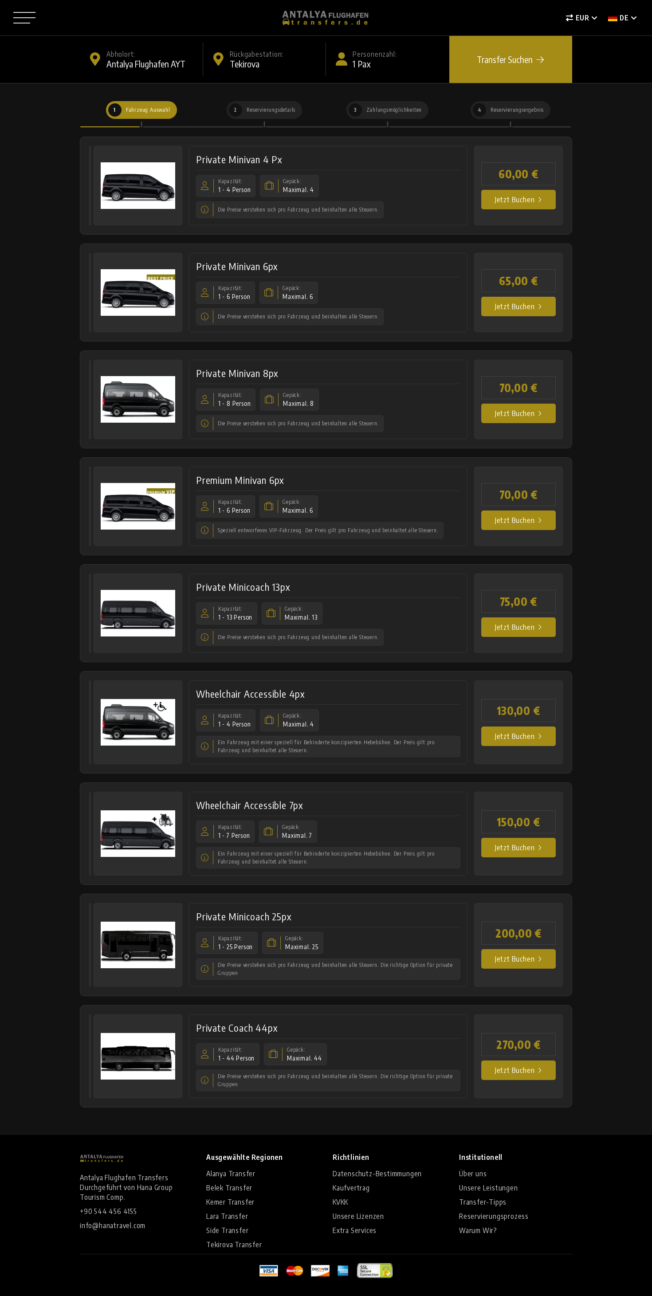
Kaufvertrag (351, 1187)
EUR (582, 17)
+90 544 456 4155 (108, 1211)
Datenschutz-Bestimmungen (377, 1173)
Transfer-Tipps (483, 1202)
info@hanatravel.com (112, 1225)
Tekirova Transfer (234, 1244)
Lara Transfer (227, 1216)
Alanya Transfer (230, 1173)
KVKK (340, 1202)
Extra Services (355, 1230)
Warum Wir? (478, 1230)
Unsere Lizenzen (358, 1216)
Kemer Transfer (230, 1202)
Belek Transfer (229, 1187)
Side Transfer (227, 1230)
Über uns (473, 1173)
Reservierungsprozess (494, 1216)
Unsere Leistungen (488, 1187)
